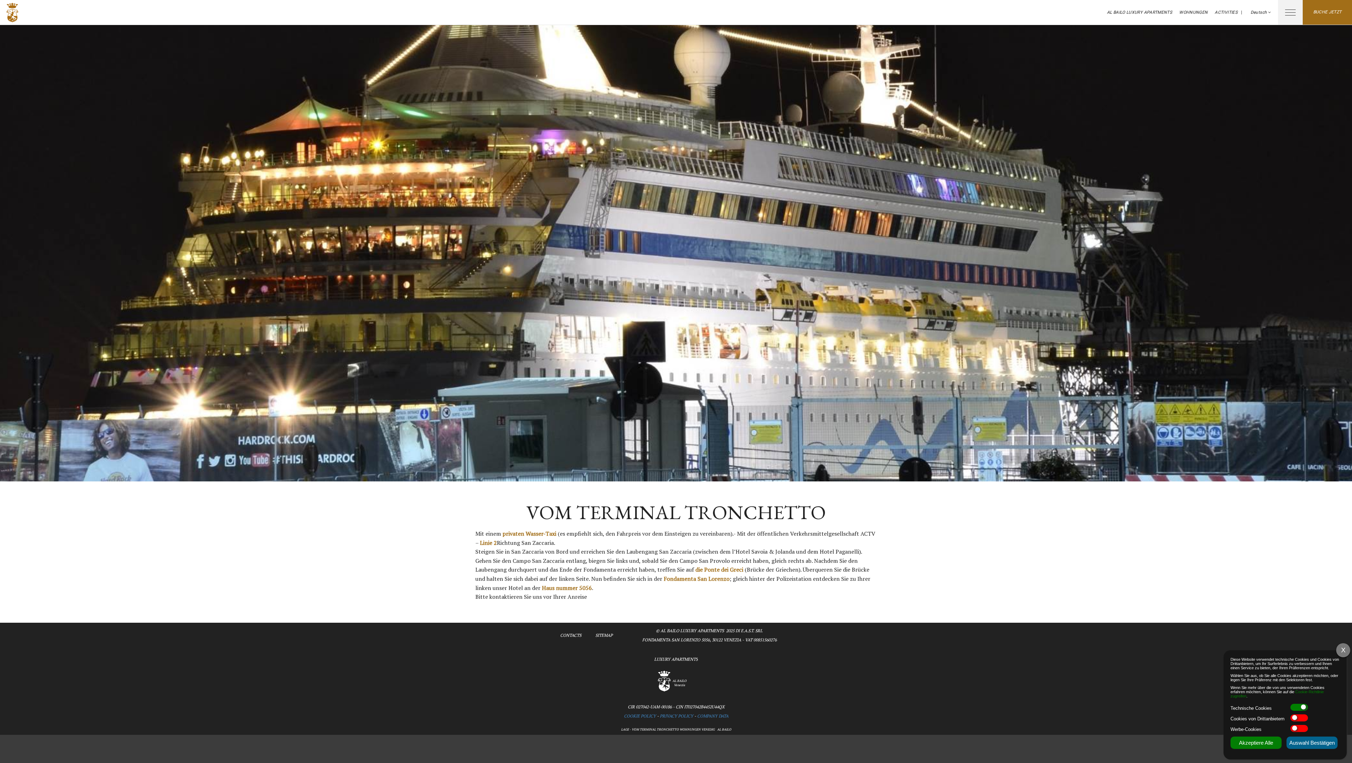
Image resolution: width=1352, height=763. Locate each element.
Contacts (570, 635)
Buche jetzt (1327, 12)
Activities (1226, 12)
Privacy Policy (676, 716)
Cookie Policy (640, 716)
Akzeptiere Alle (1256, 743)
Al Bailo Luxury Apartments (1139, 12)
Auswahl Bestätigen (1312, 743)
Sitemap (604, 635)
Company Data (712, 716)
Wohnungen (1193, 12)
